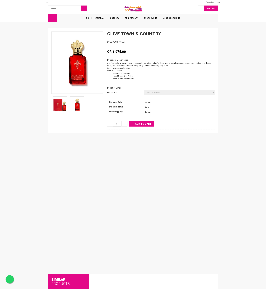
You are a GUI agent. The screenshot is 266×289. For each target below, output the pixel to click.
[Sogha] (133, 8)
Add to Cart (143, 124)
